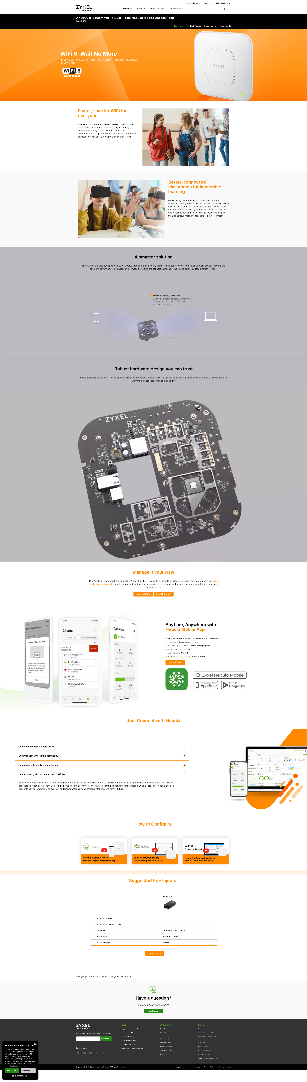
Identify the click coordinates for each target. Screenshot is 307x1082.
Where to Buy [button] (176, 8)
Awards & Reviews (166, 1046)
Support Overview (127, 1029)
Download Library (127, 1037)
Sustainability (203, 1050)
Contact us (153, 1011)
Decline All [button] (28, 1070)
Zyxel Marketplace (166, 1029)
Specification (210, 26)
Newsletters (164, 1050)
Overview (178, 26)
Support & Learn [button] (157, 8)
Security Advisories (128, 1045)
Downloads (225, 26)
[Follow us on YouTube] (84, 1053)
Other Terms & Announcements (132, 1049)
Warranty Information (128, 1041)
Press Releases (165, 1042)
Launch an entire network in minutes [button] (38, 765)
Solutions (141, 8)
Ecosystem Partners (205, 1037)
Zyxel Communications (206, 1058)
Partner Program (204, 1033)
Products (127, 8)
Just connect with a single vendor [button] (37, 746)
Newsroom (165, 1038)
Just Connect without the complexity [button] (38, 756)
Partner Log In (203, 1029)
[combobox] (35, 1044)
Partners (207, 3)
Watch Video (175, 662)
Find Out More (163, 594)
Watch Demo (144, 594)
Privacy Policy (209, 1067)
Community (125, 1033)
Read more (14, 1066)
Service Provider (193, 3)
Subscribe (106, 1039)
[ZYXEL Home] (84, 8)
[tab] (102, 746)
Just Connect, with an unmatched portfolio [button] (42, 774)
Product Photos (193, 26)
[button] (20, 1075)
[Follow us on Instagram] (102, 1053)
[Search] (224, 8)
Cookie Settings (225, 1067)
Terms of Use (194, 1067)
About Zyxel (202, 1046)
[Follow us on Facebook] (78, 1053)
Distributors (164, 1033)
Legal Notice (181, 1067)
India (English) (222, 3)
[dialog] (20, 1060)
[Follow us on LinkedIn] (90, 1053)
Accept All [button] (12, 1070)
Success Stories (204, 1054)
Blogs (162, 1054)
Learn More (155, 953)
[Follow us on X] (96, 1053)
